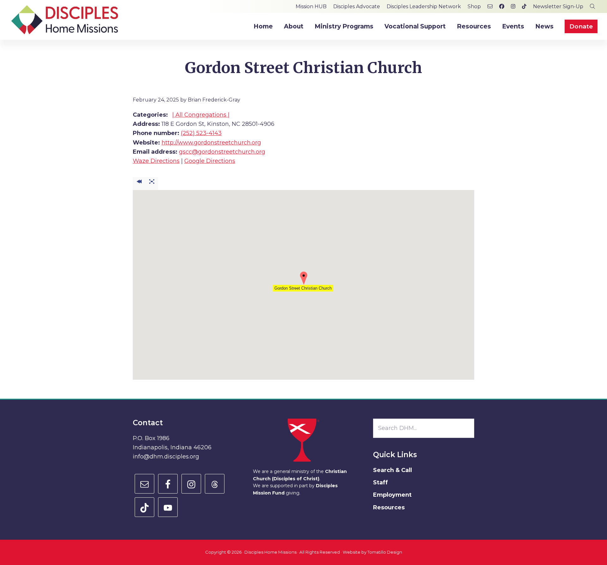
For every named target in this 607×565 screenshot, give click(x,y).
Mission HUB (311, 6)
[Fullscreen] (151, 183)
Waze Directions (156, 160)
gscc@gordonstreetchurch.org (222, 151)
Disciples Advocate (356, 6)
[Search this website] (592, 6)
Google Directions (209, 160)
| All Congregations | (201, 114)
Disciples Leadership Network (424, 6)
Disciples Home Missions (270, 552)
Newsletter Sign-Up (558, 6)
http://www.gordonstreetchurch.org (211, 142)
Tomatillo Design (384, 552)
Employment (392, 494)
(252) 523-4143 (201, 133)
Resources (389, 507)
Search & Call (392, 470)
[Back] (139, 183)
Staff (380, 482)
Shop (474, 6)
